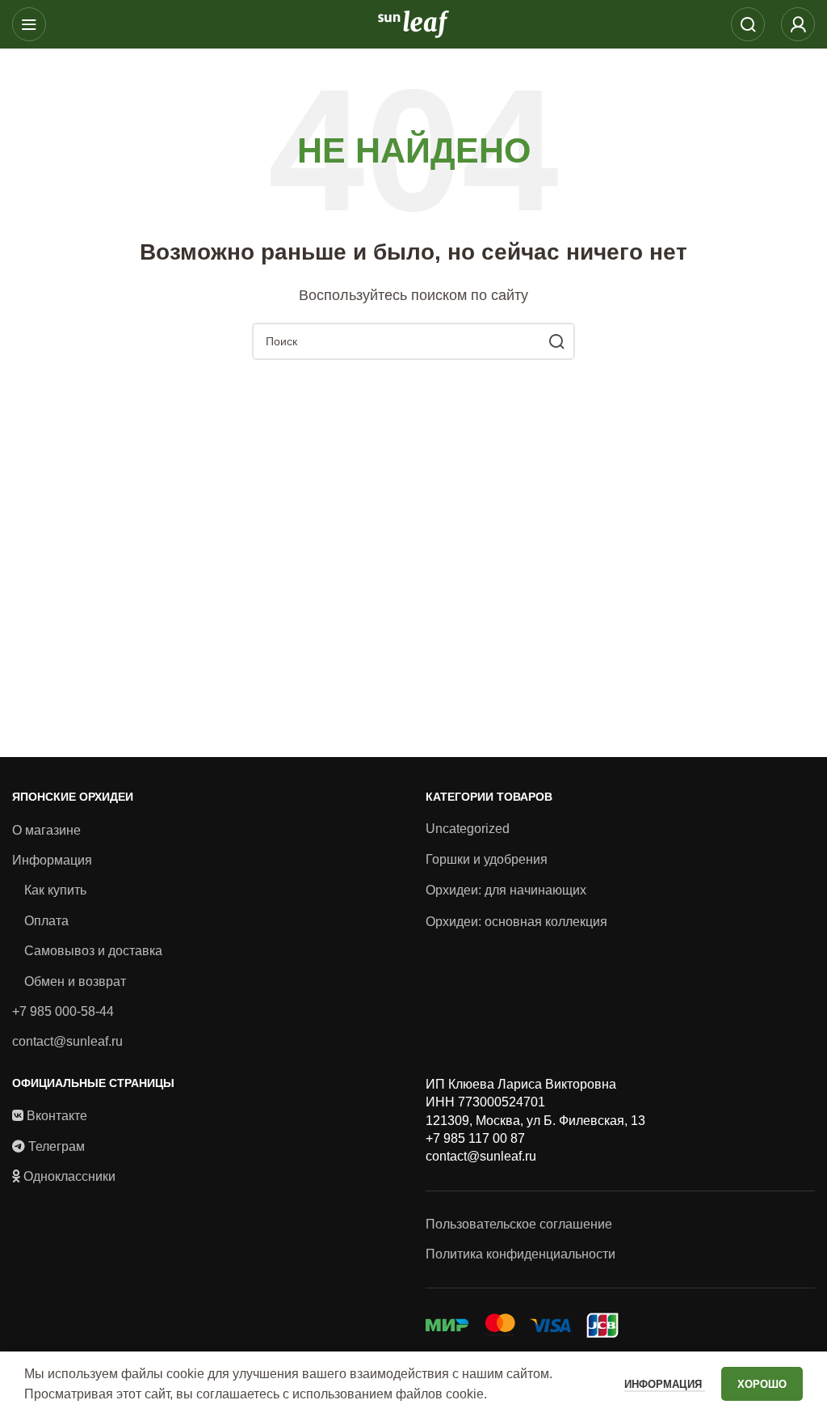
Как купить (55, 890)
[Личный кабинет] (798, 24)
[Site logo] (413, 23)
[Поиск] (748, 24)
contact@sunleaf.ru (67, 1041)
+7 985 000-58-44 (63, 1011)
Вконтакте (57, 1116)
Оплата (46, 921)
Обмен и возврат (75, 981)
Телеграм (56, 1146)
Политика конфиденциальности (520, 1254)
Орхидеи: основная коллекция (516, 921)
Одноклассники (69, 1176)
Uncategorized (468, 828)
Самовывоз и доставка (93, 951)
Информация (52, 860)
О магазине (46, 830)
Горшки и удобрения (487, 859)
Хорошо (762, 1384)
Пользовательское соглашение (519, 1224)
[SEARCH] (556, 341)
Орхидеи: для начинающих (506, 890)
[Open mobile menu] (29, 24)
